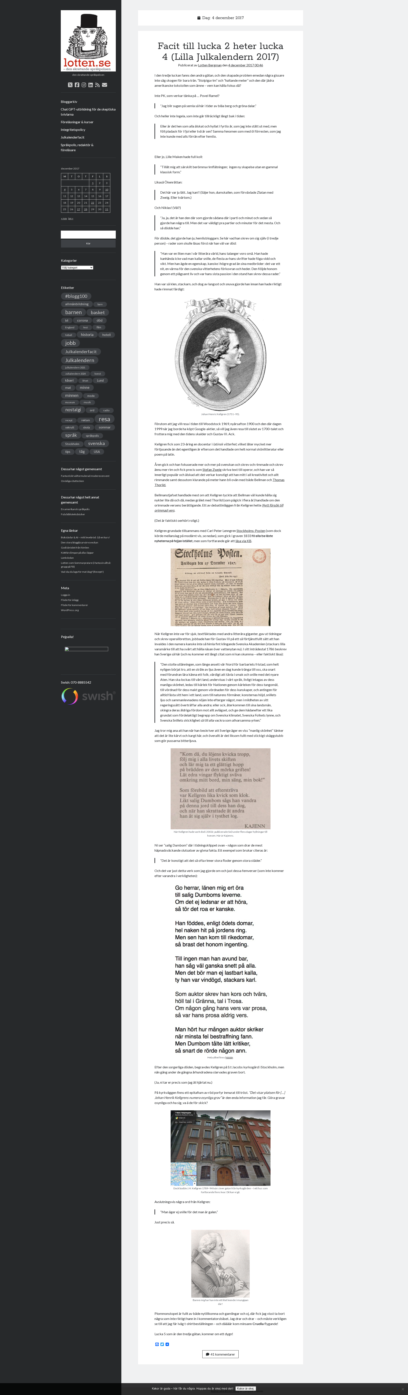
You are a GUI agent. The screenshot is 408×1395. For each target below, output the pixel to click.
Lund (100, 380)
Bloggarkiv (69, 101)
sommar (105, 427)
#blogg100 (76, 296)
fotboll (68, 335)
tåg (82, 451)
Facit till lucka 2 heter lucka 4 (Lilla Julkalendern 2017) (220, 51)
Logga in (65, 594)
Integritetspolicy (73, 129)
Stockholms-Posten (251, 531)
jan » (70, 218)
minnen (71, 395)
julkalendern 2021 (75, 367)
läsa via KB (243, 541)
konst (98, 373)
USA (97, 451)
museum (70, 402)
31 (106, 209)
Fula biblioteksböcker (73, 514)
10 (106, 189)
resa (104, 419)
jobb (70, 343)
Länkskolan (67, 557)
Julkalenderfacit (72, 137)
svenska (96, 443)
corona (82, 320)
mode (91, 395)
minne (84, 387)
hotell (106, 335)
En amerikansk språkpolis (75, 509)
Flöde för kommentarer (74, 605)
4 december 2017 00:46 (245, 65)
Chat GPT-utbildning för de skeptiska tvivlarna (88, 111)
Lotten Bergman (210, 65)
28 (85, 209)
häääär (229, 1057)
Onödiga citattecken (72, 481)
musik (87, 402)
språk (71, 435)
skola (86, 427)
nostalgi (73, 409)
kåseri (69, 380)
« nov (64, 218)
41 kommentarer (223, 1354)
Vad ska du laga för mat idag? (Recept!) (82, 571)
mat (68, 387)
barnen (73, 312)
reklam (85, 420)
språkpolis (92, 435)
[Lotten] (88, 70)
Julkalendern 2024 (75, 373)
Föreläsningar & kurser (77, 122)
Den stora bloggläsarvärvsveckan (79, 542)
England (69, 327)
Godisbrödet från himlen (75, 547)
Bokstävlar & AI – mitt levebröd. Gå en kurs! (85, 537)
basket (98, 312)
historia (87, 334)
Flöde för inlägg (69, 600)
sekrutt (69, 427)
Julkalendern (79, 360)
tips (67, 451)
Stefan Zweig (212, 469)
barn (100, 304)
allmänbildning (77, 304)
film (99, 327)
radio (106, 410)
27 (78, 209)
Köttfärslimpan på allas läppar (77, 552)
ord (92, 410)
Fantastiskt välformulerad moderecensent (85, 475)
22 (92, 202)
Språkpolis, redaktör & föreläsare (77, 147)
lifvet (85, 380)
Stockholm (72, 444)
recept (68, 420)
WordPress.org (70, 610)
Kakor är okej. (245, 1388)
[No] (403, 1389)
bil (66, 320)
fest (85, 327)
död (99, 320)
